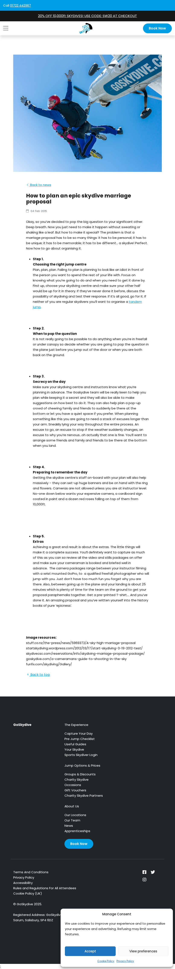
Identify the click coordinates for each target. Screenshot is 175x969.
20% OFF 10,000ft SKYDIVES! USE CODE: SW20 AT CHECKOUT (87, 15)
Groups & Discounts (80, 774)
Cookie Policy (105, 961)
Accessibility (23, 883)
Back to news (40, 185)
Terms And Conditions (30, 872)
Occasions (72, 785)
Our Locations (75, 815)
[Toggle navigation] (6, 28)
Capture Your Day (78, 733)
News (68, 825)
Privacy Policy (125, 961)
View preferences (143, 951)
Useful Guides (75, 744)
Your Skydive (74, 749)
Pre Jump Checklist (79, 739)
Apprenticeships (77, 831)
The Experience (76, 724)
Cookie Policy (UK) (27, 893)
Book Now (157, 28)
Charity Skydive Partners (83, 795)
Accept (90, 951)
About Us (71, 806)
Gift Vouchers (75, 790)
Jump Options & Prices (82, 765)
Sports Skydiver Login (81, 755)
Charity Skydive (76, 779)
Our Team (72, 820)
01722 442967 (20, 5)
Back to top (39, 674)
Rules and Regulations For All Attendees (44, 888)
